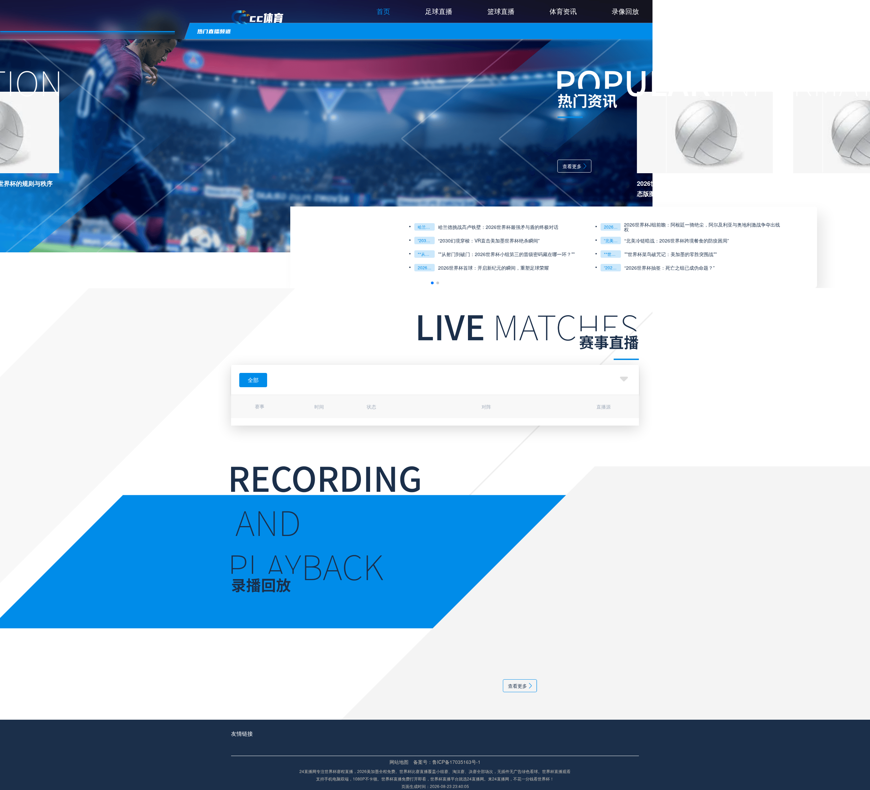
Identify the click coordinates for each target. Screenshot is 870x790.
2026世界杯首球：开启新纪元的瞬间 (135, 267)
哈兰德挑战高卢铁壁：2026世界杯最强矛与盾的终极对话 (135, 227)
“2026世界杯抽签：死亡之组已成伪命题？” (322, 267)
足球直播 (438, 11)
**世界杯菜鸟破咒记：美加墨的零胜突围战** (322, 254)
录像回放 (625, 11)
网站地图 (398, 761)
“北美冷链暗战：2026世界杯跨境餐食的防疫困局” (322, 240)
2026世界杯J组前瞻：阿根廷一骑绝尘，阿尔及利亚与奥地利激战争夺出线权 (412, 227)
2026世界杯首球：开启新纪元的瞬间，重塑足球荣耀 (203, 267)
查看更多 (281, 166)
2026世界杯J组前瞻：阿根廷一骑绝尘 (322, 227)
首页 (383, 11)
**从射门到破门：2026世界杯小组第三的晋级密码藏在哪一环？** (135, 254)
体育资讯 (563, 11)
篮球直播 (501, 11)
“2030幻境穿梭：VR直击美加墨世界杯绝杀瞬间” (135, 240)
